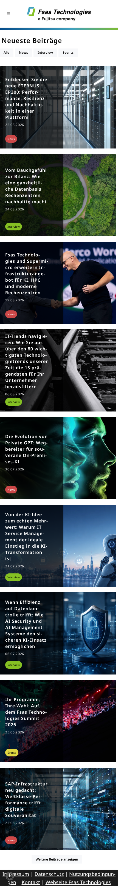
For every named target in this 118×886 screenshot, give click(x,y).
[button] (10, 876)
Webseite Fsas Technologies (78, 882)
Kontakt (31, 882)
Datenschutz (49, 874)
